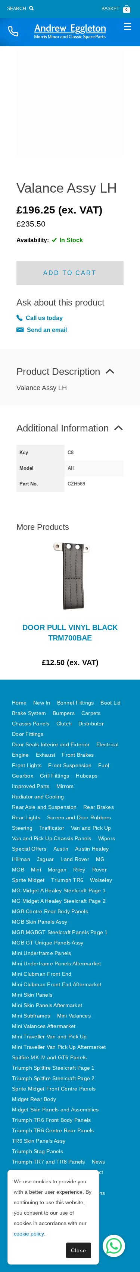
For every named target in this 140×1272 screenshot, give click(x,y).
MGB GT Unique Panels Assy (47, 943)
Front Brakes (78, 755)
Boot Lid (110, 703)
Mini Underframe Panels (41, 953)
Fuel (103, 765)
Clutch (64, 724)
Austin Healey (92, 849)
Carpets (91, 713)
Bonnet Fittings (75, 703)
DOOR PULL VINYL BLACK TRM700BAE (70, 632)
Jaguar (45, 859)
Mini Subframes (31, 1016)
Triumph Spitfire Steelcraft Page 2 (53, 1078)
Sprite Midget (28, 880)
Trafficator (51, 828)
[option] (70, 603)
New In (41, 703)
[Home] (70, 31)
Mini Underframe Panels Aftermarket (56, 963)
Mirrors (65, 786)
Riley (79, 870)
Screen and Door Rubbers (79, 817)
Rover (99, 870)
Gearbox (22, 776)
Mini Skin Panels (32, 995)
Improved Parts (31, 786)
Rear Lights (26, 817)
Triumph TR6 (67, 880)
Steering (22, 828)
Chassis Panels (31, 724)
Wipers (106, 838)
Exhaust (46, 755)
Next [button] (106, 603)
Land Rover (74, 859)
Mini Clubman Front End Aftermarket (57, 984)
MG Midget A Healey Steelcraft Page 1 (59, 890)
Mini (36, 870)
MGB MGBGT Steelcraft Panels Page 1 (60, 932)
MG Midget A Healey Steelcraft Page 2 (59, 901)
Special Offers (29, 849)
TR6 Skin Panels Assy (38, 1141)
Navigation (127, 26)
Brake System (29, 713)
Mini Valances (74, 1016)
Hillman (21, 859)
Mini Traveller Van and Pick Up (49, 1037)
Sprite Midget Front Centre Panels (54, 1089)
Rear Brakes (98, 807)
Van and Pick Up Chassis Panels (51, 838)
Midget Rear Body (34, 1099)
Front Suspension (69, 765)
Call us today (44, 318)
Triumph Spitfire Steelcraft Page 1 (53, 1068)
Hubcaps (86, 776)
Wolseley (101, 880)
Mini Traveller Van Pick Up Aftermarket (59, 1047)
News (98, 1162)
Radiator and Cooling (38, 797)
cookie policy (29, 1234)
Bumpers (64, 713)
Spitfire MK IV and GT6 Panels (49, 1057)
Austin (61, 849)
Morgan (57, 870)
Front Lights (26, 765)
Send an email (47, 330)
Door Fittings (27, 734)
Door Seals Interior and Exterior (51, 744)
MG (100, 859)
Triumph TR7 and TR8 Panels (48, 1162)
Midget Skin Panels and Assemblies (55, 1110)
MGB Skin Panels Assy (39, 922)
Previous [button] (33, 603)
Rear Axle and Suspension (44, 807)
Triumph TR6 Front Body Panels (51, 1120)
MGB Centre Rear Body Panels (50, 911)
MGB (18, 870)
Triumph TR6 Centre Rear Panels (53, 1130)
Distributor (91, 724)
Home (19, 703)
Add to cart (70, 273)
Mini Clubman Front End (42, 974)
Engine (20, 755)
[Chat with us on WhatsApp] (114, 1246)
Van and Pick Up (91, 828)
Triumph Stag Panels (37, 1151)
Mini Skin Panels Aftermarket (47, 1005)
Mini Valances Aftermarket (43, 1026)
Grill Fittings (54, 776)
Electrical (107, 744)
